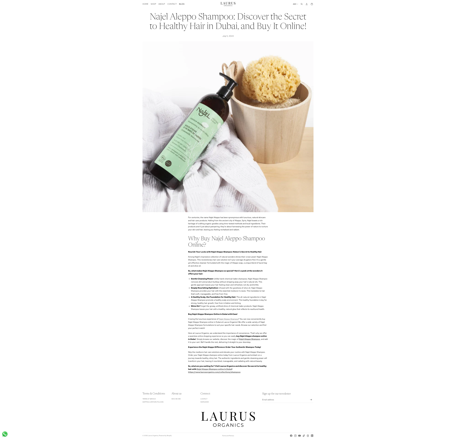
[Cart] (311, 4)
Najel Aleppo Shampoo (228, 319)
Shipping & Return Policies (152, 402)
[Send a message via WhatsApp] (5, 434)
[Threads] (307, 435)
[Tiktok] (303, 435)
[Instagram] (295, 435)
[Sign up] (311, 399)
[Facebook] (291, 435)
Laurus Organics (153, 436)
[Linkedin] (312, 435)
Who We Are (176, 399)
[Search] (301, 4)
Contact (203, 399)
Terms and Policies (228, 436)
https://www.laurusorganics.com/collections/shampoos (214, 372)
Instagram (204, 402)
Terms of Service (149, 399)
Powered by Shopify (165, 436)
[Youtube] (299, 435)
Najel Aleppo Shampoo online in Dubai (214, 369)
